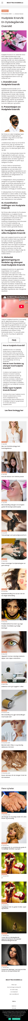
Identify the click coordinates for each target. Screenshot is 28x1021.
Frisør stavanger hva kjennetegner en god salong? (13, 564)
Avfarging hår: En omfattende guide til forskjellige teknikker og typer (13, 848)
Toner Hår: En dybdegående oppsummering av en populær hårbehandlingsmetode (11, 939)
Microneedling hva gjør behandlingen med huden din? (13, 716)
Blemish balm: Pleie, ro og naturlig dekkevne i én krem (12, 746)
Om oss (14, 1008)
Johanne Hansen (19, 13)
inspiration (4, 442)
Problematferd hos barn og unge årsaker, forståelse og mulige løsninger (12, 626)
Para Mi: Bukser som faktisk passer (12, 476)
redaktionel (5, 10)
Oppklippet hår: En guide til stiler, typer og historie (13, 907)
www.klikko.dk (15, 994)
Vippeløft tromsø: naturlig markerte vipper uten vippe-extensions (12, 657)
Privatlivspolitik (16, 1019)
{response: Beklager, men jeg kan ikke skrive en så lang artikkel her (13, 970)
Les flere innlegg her (14, 410)
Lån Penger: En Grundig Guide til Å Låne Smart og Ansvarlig (13, 817)
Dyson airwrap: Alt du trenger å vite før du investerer (14, 776)
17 (2, 878)
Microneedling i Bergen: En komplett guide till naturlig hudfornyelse (12, 506)
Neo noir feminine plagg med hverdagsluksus (10, 447)
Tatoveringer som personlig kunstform (13, 535)
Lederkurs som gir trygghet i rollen (12, 686)
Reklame (14, 1006)
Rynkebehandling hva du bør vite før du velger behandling (13, 595)
